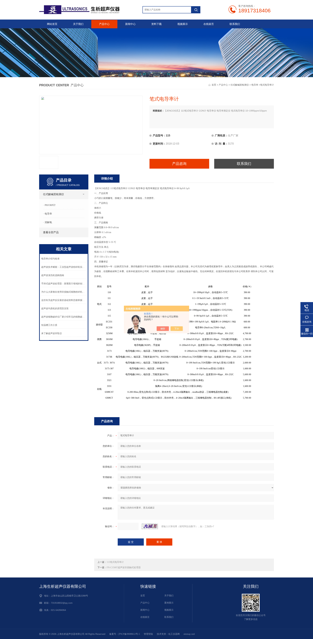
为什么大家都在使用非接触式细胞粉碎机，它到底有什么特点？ (63, 292)
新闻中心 (130, 24)
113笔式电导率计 (115, 562)
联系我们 (235, 24)
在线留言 (208, 24)
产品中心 (104, 24)
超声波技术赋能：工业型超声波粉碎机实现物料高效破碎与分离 (63, 267)
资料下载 (156, 24)
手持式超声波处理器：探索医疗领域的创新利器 (63, 283)
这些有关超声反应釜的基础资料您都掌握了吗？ (63, 300)
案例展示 (168, 603)
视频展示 (182, 24)
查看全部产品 (51, 232)
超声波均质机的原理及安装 (55, 308)
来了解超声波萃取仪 (51, 333)
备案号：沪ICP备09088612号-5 (124, 634)
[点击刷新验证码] (150, 526)
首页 (214, 85)
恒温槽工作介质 (49, 325)
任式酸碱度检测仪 (240, 85)
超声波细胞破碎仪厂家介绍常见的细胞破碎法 (63, 317)
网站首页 (52, 24)
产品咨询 (179, 164)
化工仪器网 (174, 634)
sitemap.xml (189, 634)
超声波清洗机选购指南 (52, 275)
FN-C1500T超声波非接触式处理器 (124, 567)
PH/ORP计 (50, 205)
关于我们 (78, 24)
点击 (83, 194)
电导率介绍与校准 (50, 258)
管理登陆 (148, 634)
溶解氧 (48, 222)
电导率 (254, 85)
